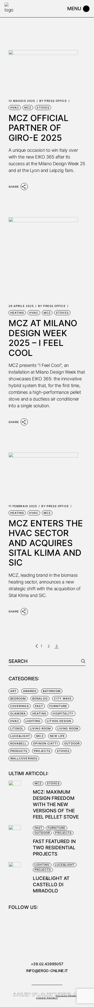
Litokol (17, 728)
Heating (17, 312)
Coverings (19, 706)
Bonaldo (40, 698)
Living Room (67, 728)
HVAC (14, 107)
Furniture (58, 706)
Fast (39, 706)
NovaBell (18, 743)
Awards (30, 691)
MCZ (27, 107)
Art (13, 691)
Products (19, 751)
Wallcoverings (23, 758)
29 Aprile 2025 (21, 306)
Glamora (18, 713)
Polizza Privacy (67, 995)
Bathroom (52, 691)
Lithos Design (59, 721)
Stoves (43, 107)
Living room (40, 728)
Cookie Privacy (47, 998)
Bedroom (18, 698)
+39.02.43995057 (47, 964)
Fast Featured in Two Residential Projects (54, 848)
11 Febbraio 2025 (23, 506)
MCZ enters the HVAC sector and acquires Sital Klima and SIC (46, 543)
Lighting (33, 721)
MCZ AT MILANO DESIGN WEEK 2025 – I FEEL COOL (43, 338)
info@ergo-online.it (47, 970)
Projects (42, 751)
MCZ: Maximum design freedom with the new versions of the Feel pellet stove (56, 804)
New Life (57, 736)
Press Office (53, 101)
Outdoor (72, 743)
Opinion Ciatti (45, 743)
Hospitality (63, 713)
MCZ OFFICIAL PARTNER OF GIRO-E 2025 (38, 128)
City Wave (63, 698)
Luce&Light (20, 736)
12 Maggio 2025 (22, 101)
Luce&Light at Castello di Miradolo (51, 884)
